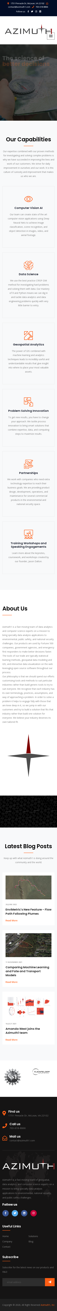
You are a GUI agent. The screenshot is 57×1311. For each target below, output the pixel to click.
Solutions (33, 1236)
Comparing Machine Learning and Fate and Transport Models (27, 971)
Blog (30, 1241)
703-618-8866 (42, 6)
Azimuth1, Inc (48, 1304)
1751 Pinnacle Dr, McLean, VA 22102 (27, 3)
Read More (11, 920)
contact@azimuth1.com (19, 6)
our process (14, 104)
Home (5, 1236)
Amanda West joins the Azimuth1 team (23, 1031)
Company (7, 1241)
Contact (6, 1246)
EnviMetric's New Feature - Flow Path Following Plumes (28, 911)
